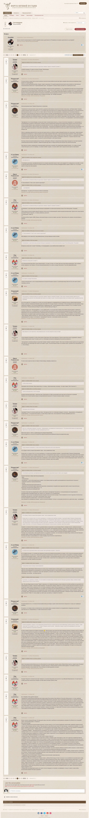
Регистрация (82, 3)
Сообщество (7, 12)
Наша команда (29, 15)
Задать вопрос (69, 29)
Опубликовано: (23, 37)
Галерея (22, 15)
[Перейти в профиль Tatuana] (15, 67)
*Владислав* (15, 78)
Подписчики (79, 22)
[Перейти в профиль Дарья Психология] (15, 183)
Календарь (12, 15)
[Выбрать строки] (84, 55)
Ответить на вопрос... (16, 790)
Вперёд (24, 778)
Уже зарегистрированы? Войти (70, 3)
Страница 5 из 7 (33, 778)
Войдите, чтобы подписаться (70, 22)
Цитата (21, 45)
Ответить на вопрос (80, 29)
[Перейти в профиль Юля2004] (10, 23)
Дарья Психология (15, 175)
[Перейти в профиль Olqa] (15, 207)
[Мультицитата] (18, 45)
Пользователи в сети (39, 15)
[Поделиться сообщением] (83, 37)
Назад (7, 778)
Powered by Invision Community (44, 817)
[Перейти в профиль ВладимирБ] (15, 298)
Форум (5, 15)
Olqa (15, 200)
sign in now (32, 784)
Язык (42, 815)
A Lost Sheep (35, 62)
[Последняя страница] (27, 55)
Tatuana (15, 59)
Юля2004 (19, 24)
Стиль (46, 815)
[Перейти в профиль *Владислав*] (15, 86)
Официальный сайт (26, 12)
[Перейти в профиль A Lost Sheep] (15, 162)
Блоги (17, 15)
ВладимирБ (15, 291)
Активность (16, 12)
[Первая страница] (4, 55)
